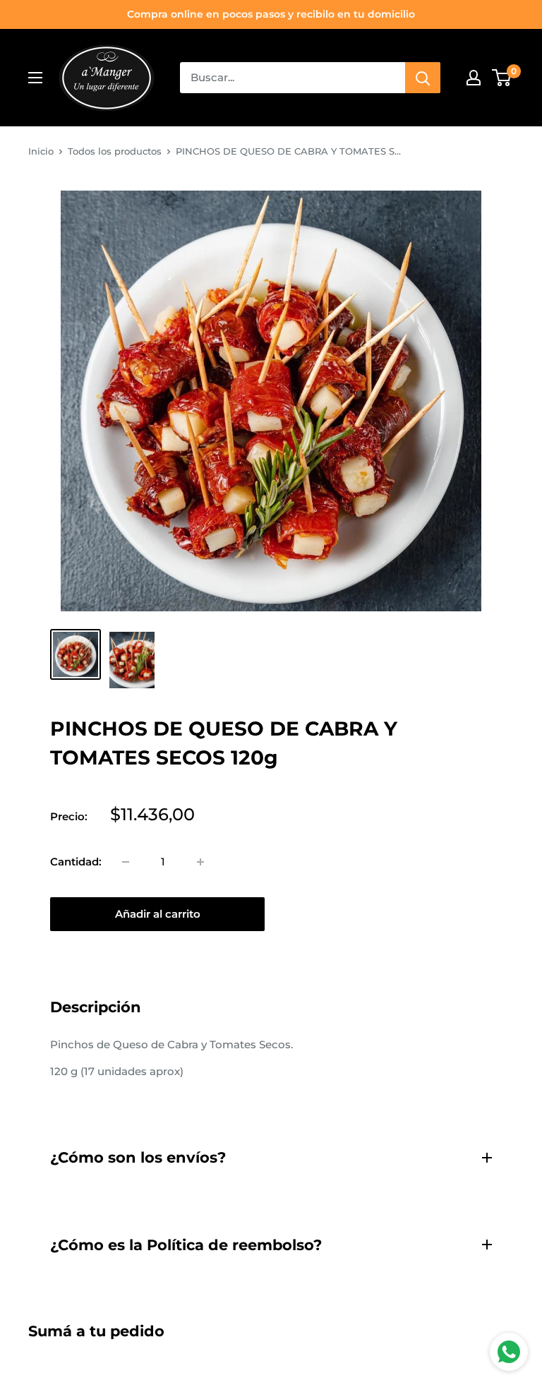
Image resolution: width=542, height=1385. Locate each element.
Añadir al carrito (157, 914)
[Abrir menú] (35, 77)
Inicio (41, 151)
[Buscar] (422, 77)
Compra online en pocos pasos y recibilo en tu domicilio (271, 14)
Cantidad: (76, 861)
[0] (502, 77)
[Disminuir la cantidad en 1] (125, 862)
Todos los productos (115, 151)
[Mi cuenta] (473, 77)
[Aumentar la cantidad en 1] (200, 862)
